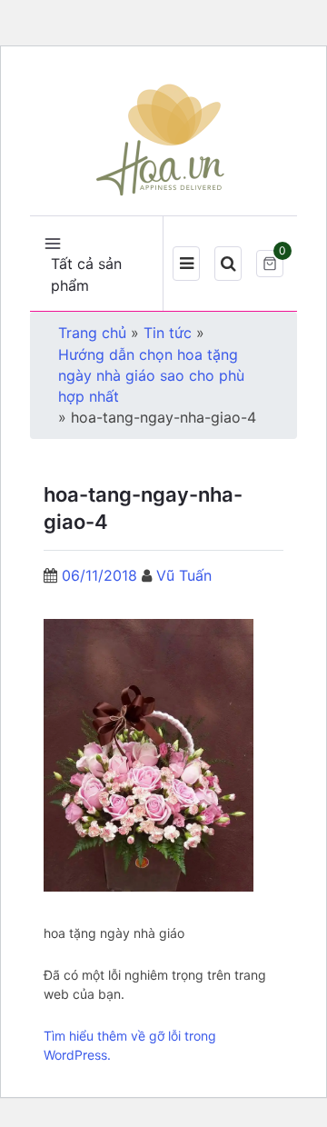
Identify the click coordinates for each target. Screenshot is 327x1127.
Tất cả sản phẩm (86, 274)
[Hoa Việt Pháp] (163, 138)
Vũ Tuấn (184, 575)
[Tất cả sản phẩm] (53, 242)
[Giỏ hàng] (269, 263)
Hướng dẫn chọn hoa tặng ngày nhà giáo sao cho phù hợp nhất (151, 375)
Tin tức (168, 333)
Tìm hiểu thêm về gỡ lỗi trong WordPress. (130, 1045)
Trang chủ (92, 333)
